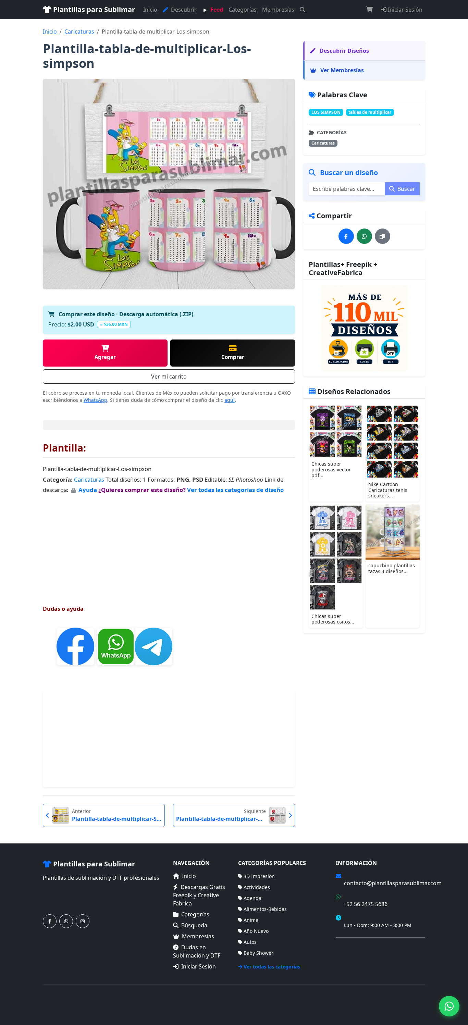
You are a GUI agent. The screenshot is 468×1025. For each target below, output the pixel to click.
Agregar (105, 357)
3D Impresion (259, 876)
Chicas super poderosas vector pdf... (331, 469)
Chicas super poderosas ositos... (332, 619)
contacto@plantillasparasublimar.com (393, 883)
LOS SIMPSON (326, 112)
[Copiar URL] (382, 236)
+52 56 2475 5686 (365, 904)
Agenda (252, 898)
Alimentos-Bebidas (265, 909)
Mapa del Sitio (352, 956)
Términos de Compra (360, 946)
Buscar (405, 189)
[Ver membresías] (364, 328)
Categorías (243, 9)
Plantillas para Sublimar (93, 9)
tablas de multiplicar (369, 112)
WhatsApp (95, 400)
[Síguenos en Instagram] (82, 921)
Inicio (150, 9)
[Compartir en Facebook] (346, 236)
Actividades (257, 887)
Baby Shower (258, 953)
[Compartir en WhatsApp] (364, 236)
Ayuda (88, 490)
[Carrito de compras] (369, 9)
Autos (250, 942)
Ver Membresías (341, 70)
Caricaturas (79, 31)
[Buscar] (302, 9)
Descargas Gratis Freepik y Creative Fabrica (199, 895)
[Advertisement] (169, 543)
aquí (229, 400)
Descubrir (183, 9)
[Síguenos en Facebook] (50, 921)
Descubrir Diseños (343, 50)
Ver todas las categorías (272, 966)
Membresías (278, 9)
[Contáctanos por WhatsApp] (66, 921)
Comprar (232, 357)
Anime (251, 920)
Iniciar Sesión (404, 9)
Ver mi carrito (169, 376)
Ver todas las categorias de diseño (235, 490)
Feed (216, 9)
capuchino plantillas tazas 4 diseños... (391, 568)
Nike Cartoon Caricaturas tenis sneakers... (387, 490)
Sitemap (415, 1000)
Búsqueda (194, 925)
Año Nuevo (256, 931)
